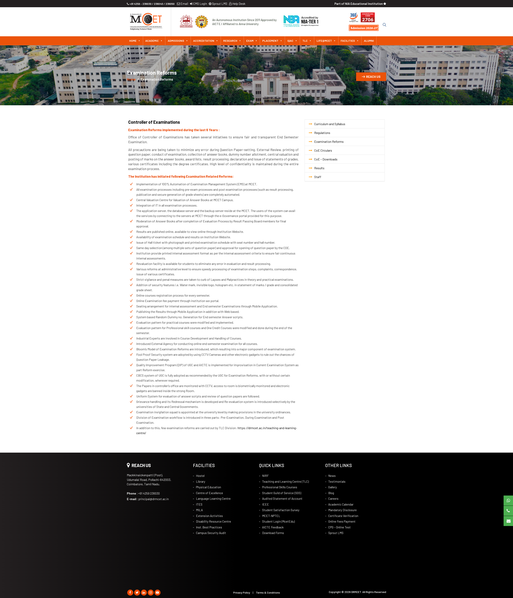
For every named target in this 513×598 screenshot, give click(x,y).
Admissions (176, 40)
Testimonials (336, 481)
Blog (331, 493)
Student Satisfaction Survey (280, 510)
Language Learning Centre (213, 498)
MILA (199, 510)
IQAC (290, 40)
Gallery (332, 487)
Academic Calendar (340, 504)
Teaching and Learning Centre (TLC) (285, 481)
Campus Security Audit (211, 533)
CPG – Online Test (339, 527)
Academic (152, 40)
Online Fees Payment (341, 521)
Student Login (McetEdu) (278, 521)
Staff (317, 177)
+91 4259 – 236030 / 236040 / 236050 (152, 3)
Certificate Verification (343, 516)
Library (200, 481)
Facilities (348, 40)
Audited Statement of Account (282, 498)
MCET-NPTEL (271, 516)
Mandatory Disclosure (342, 510)
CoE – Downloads (325, 159)
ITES (199, 504)
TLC (305, 40)
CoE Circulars (323, 150)
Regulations (322, 133)
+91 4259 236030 (143, 493)
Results (319, 168)
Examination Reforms (329, 141)
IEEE (265, 504)
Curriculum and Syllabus (329, 124)
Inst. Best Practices (209, 527)
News (332, 475)
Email (184, 3)
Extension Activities (209, 516)
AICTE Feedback (273, 527)
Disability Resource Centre (213, 521)
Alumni (369, 40)
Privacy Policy (241, 592)
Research (230, 40)
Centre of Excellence (209, 493)
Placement (270, 40)
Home (132, 40)
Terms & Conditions (268, 592)
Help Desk (238, 3)
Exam (249, 40)
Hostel (200, 475)
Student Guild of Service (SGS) (281, 493)
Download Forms (273, 533)
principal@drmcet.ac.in (148, 499)
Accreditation (203, 40)
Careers (333, 498)
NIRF (265, 475)
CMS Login (200, 3)
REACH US (373, 76)
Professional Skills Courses (279, 487)
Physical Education (208, 487)
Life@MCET (324, 40)
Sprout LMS (219, 3)
